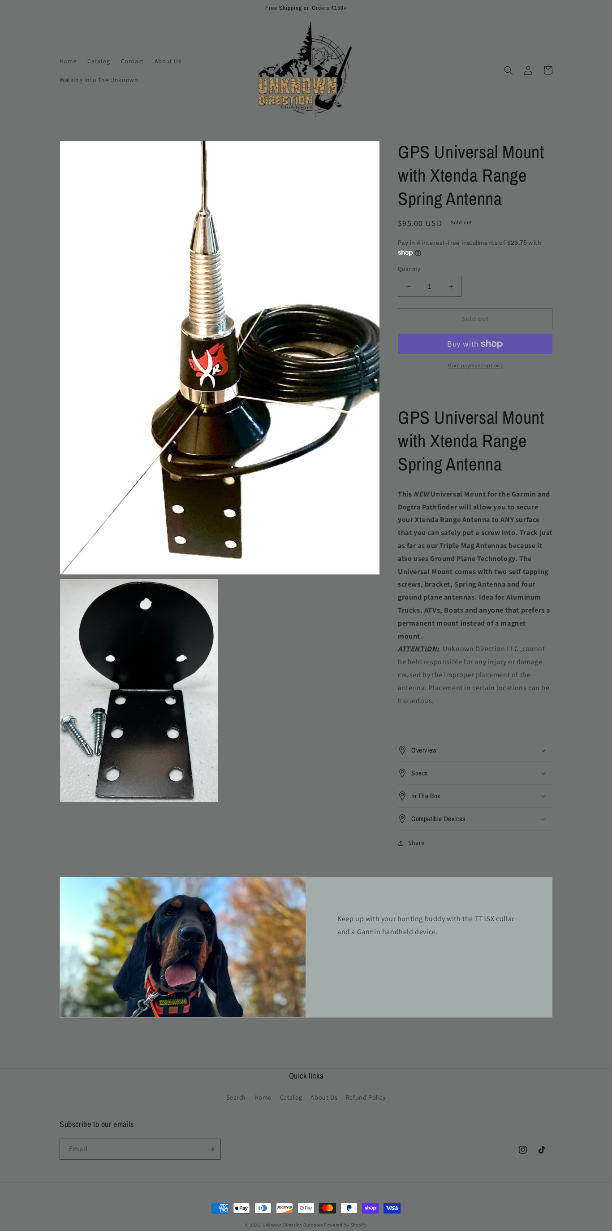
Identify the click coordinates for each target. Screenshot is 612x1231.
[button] (508, 70)
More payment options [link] (475, 365)
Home (263, 1097)
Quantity (409, 269)
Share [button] (416, 843)
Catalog (291, 1097)
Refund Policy (366, 1097)
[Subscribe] (210, 1149)
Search (236, 1097)
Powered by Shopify (345, 1225)
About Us (323, 1097)
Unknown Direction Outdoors (293, 1225)
